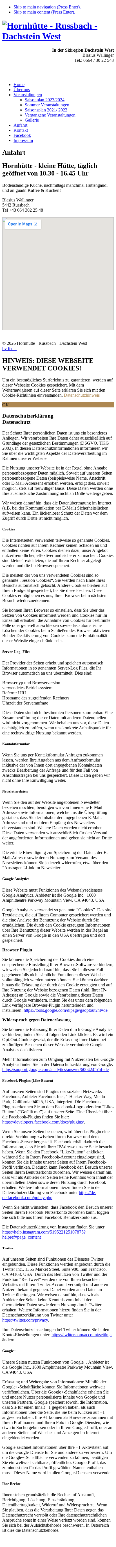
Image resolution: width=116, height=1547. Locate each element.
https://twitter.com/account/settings (82, 1334)
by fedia (9, 348)
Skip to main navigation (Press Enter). (47, 7)
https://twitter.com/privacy (25, 1320)
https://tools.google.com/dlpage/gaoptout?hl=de (66, 1010)
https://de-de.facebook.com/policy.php (49, 1195)
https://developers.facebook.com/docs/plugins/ (43, 1122)
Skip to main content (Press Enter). (44, 12)
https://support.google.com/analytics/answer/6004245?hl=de (55, 1069)
